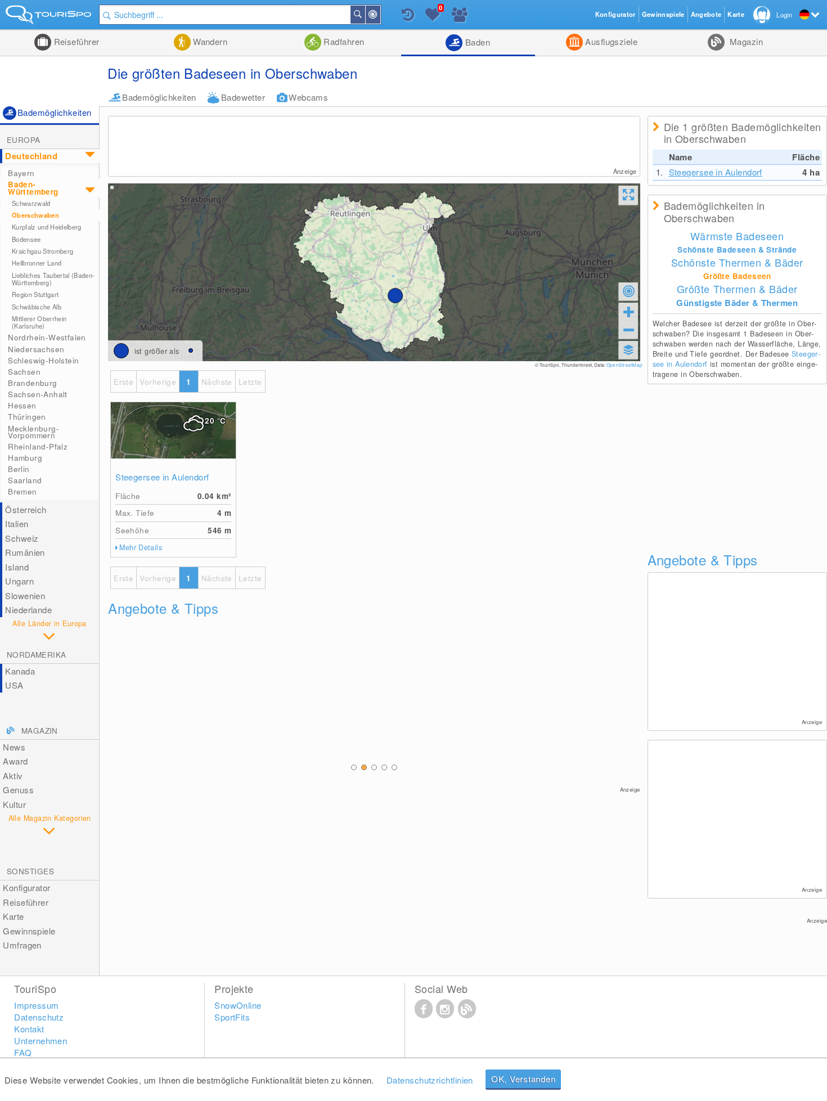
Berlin (18, 469)
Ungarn (19, 581)
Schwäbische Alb (36, 306)
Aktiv (13, 775)
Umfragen (22, 945)
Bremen (22, 491)
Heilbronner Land (36, 262)
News (14, 747)
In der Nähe (379, 15)
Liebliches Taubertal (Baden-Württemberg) (53, 279)
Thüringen (27, 416)
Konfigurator (26, 887)
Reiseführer (75, 41)
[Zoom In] (628, 312)
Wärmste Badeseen (737, 235)
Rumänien (25, 552)
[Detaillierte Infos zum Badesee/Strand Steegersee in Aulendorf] (173, 430)
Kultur (14, 804)
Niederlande (28, 609)
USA (14, 685)
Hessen (22, 405)
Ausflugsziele (610, 41)
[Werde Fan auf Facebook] (424, 1008)
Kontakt (29, 1029)
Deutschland (31, 156)
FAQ (23, 1052)
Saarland (25, 480)
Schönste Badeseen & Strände (737, 249)
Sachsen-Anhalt (38, 394)
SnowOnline (238, 1005)
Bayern (21, 173)
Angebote (706, 14)
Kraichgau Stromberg (42, 250)
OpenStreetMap (624, 365)
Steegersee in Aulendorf (162, 477)
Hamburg (25, 457)
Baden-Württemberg (33, 187)
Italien (16, 523)
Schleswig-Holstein (43, 360)
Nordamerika (36, 654)
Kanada (20, 671)
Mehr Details (140, 547)
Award (15, 761)
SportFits (232, 1017)
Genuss (18, 790)
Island (17, 567)
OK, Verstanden (523, 1079)
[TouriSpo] (49, 17)
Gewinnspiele (29, 931)
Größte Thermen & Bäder (737, 288)
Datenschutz (39, 1017)
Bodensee (26, 239)
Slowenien (25, 595)
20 (215, 420)
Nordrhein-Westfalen (47, 337)
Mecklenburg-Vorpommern (33, 432)
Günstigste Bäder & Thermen (737, 302)
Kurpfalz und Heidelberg (47, 226)
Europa (23, 139)
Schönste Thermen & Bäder (737, 262)
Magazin (745, 41)
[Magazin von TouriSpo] (467, 1008)
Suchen (364, 14)
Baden (476, 42)
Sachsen (24, 371)
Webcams (308, 97)
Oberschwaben (35, 215)
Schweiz (21, 538)
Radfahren (343, 41)
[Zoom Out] (628, 330)
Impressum (36, 1005)
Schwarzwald (31, 203)
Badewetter (243, 97)
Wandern (209, 41)
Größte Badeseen (737, 276)
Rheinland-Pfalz (38, 446)
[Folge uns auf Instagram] (445, 1008)
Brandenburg (32, 383)
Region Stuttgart (35, 294)
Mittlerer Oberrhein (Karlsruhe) (39, 322)
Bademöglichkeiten (159, 97)
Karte (13, 916)
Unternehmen (40, 1040)
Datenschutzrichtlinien (429, 1080)
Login (784, 14)
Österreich (26, 509)
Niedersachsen (36, 349)
